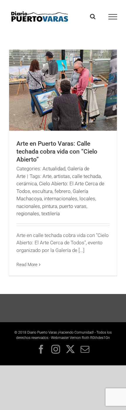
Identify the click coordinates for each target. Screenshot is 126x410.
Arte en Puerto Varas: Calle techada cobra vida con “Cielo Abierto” (56, 151)
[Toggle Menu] (113, 16)
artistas (62, 176)
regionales (27, 213)
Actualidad (53, 169)
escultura (42, 191)
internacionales (60, 198)
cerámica (26, 183)
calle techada (86, 176)
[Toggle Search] (93, 16)
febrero (63, 191)
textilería (50, 213)
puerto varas (72, 206)
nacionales (28, 206)
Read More (27, 264)
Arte (47, 176)
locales (87, 198)
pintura (49, 206)
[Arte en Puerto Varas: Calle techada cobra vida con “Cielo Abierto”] (63, 90)
